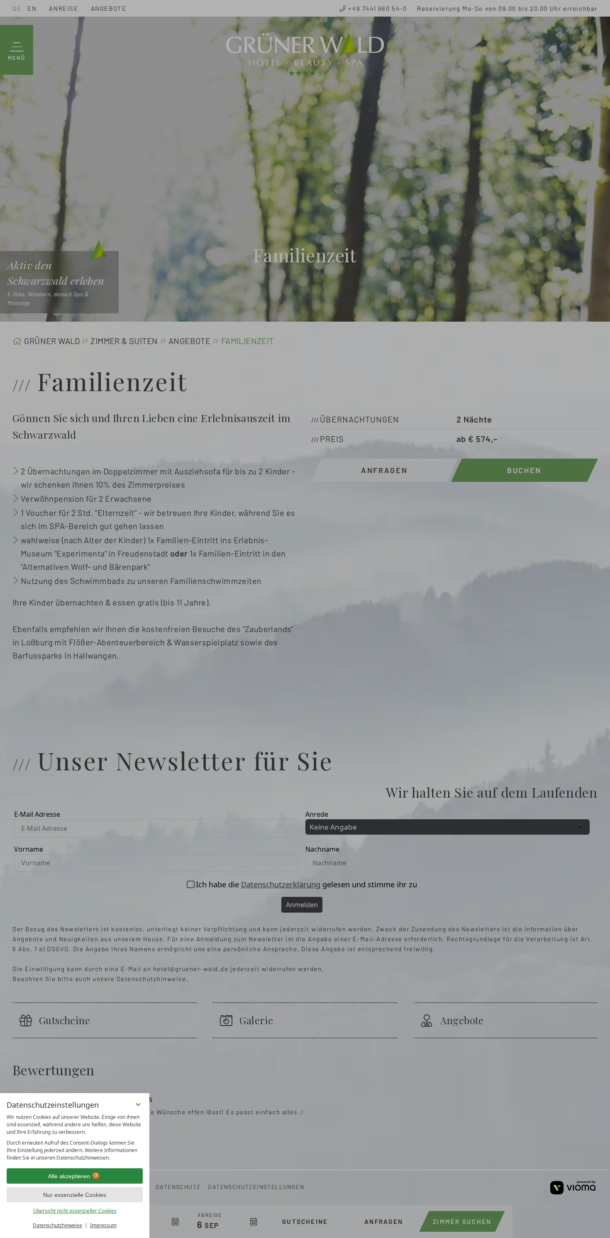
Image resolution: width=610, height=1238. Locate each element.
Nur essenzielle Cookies (74, 1195)
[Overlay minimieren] (138, 1104)
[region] (75, 1137)
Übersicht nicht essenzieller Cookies (75, 1210)
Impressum (103, 1225)
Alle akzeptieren (69, 1176)
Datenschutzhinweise (57, 1225)
